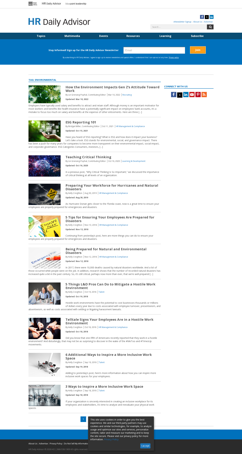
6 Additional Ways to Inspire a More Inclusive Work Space (109, 356)
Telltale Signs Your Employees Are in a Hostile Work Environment (109, 321)
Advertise (208, 21)
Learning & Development (133, 161)
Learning (165, 36)
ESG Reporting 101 (81, 122)
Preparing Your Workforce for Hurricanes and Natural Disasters (112, 187)
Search (210, 26)
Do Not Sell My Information (76, 443)
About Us (197, 21)
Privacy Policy (56, 443)
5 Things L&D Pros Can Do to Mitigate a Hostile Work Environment (110, 286)
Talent (101, 292)
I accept (145, 445)
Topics (41, 36)
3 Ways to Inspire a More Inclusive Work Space (104, 386)
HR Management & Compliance (130, 126)
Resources (133, 36)
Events (103, 36)
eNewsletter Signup (182, 21)
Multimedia (72, 36)
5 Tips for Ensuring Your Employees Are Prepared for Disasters (110, 219)
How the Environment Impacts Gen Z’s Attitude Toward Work (113, 89)
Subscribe (197, 36)
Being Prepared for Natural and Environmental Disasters (106, 251)
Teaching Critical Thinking (88, 157)
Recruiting (127, 94)
